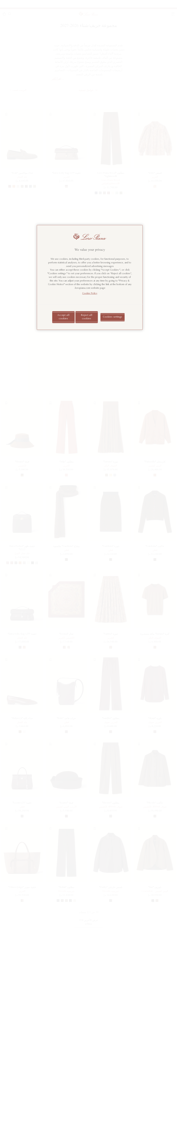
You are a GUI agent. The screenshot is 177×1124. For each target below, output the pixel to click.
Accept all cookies (63, 317)
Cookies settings (112, 317)
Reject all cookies (86, 317)
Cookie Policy (89, 293)
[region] (90, 277)
